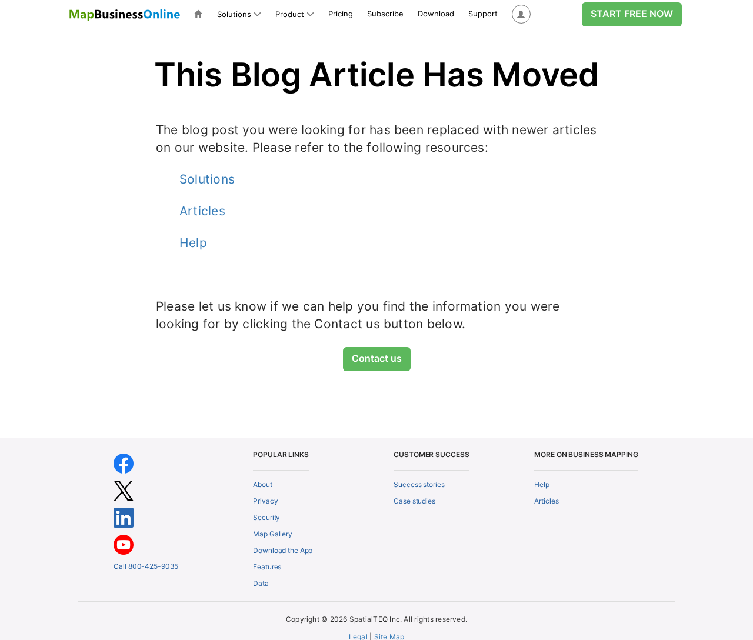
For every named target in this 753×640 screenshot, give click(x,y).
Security (266, 517)
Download (436, 13)
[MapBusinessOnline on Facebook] (124, 462)
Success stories (419, 484)
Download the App (282, 550)
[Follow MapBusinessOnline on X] (124, 489)
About (262, 484)
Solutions (207, 179)
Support (483, 13)
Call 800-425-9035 (146, 566)
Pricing (340, 13)
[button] (521, 14)
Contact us (377, 358)
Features (267, 566)
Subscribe (385, 13)
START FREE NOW (632, 13)
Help (193, 242)
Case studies (414, 500)
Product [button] (289, 14)
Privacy (265, 500)
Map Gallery (272, 533)
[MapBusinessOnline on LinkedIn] (124, 516)
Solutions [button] (234, 14)
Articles (202, 211)
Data (261, 583)
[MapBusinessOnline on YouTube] (124, 543)
